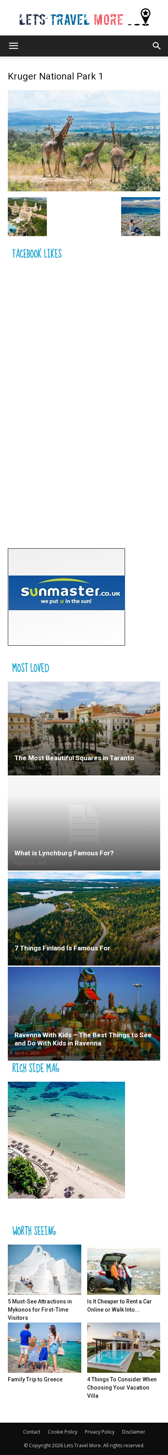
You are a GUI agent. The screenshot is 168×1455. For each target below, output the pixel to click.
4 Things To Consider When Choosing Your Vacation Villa (122, 1387)
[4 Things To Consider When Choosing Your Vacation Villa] (124, 1348)
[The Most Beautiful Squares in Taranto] (84, 728)
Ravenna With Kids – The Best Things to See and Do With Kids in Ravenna (83, 1039)
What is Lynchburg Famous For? (64, 853)
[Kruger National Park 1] (84, 189)
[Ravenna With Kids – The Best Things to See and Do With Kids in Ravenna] (84, 1014)
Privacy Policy (99, 1432)
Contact (31, 1432)
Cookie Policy (62, 1432)
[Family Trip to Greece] (44, 1348)
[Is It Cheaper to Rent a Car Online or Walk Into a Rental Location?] (124, 1270)
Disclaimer (133, 1432)
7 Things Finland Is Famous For (62, 948)
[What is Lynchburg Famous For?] (84, 824)
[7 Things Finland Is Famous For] (84, 919)
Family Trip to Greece (35, 1379)
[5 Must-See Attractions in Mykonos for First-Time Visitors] (44, 1270)
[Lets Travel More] (84, 17)
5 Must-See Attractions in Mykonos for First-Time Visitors (40, 1309)
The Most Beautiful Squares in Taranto (74, 758)
